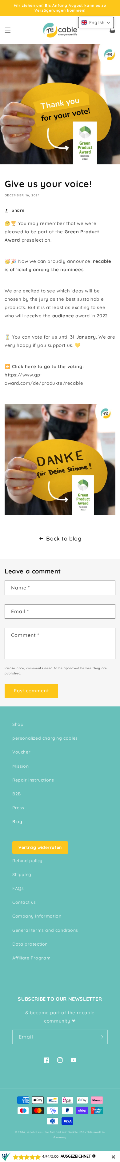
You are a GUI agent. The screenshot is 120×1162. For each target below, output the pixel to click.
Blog (17, 821)
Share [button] (18, 210)
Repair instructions (33, 780)
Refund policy (27, 860)
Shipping (21, 874)
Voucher (21, 752)
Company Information (36, 916)
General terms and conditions (45, 930)
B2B (16, 794)
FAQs (18, 888)
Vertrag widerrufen (40, 847)
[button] (7, 30)
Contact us (24, 902)
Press (18, 807)
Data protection (30, 944)
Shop (17, 724)
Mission (20, 766)
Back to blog (63, 538)
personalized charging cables (45, 738)
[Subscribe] (100, 1037)
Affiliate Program (31, 958)
